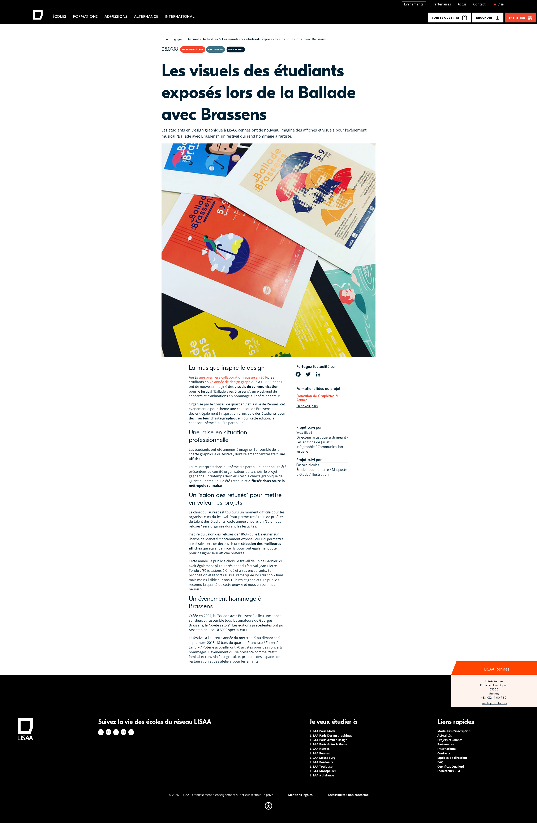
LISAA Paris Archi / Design (328, 740)
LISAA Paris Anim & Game (328, 744)
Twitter (123, 732)
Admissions (115, 16)
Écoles (59, 16)
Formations (85, 16)
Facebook (101, 732)
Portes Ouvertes (446, 17)
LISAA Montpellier (323, 771)
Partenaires (442, 4)
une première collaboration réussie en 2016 (233, 377)
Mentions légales (300, 795)
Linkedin (116, 732)
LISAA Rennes (271, 382)
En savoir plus (307, 406)
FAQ (440, 762)
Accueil (193, 39)
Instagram (108, 732)
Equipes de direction (452, 758)
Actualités (210, 39)
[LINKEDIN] (318, 374)
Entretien (517, 17)
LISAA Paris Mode (322, 731)
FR (496, 4)
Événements (414, 4)
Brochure (484, 17)
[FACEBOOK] (298, 374)
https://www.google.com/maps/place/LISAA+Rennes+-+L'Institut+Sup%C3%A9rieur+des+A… (494, 703)
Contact (479, 4)
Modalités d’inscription (454, 731)
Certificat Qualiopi (450, 766)
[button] (268, 806)
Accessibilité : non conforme (348, 795)
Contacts (443, 753)
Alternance (146, 16)
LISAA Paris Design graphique (331, 735)
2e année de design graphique (233, 382)
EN (502, 4)
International (179, 16)
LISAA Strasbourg (322, 758)
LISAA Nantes (320, 749)
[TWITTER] (308, 374)
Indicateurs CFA (448, 771)
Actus (462, 4)
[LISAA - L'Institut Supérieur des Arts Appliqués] (25, 729)
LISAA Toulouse (321, 766)
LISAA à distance (322, 775)
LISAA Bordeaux (321, 762)
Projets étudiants (449, 740)
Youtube (131, 732)
